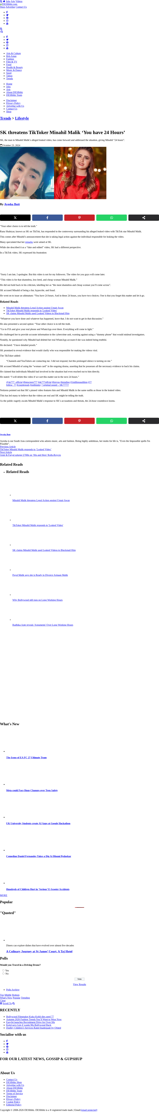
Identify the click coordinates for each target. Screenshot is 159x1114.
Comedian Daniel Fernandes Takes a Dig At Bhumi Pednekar (38, 856)
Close (3, 1000)
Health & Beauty (14, 67)
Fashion (10, 59)
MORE (3, 895)
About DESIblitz (14, 92)
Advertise (10, 7)
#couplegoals (23, 385)
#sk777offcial (44, 382)
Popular (16, 997)
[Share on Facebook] (47, 218)
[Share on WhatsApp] (111, 218)
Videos (19, 1)
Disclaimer (11, 100)
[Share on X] (15, 218)
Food (8, 64)
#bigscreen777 (30, 382)
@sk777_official (14, 382)
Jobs (8, 1)
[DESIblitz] (0, 31)
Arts (13, 1)
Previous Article (8, 446)
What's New (6, 997)
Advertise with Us (15, 106)
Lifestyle (22, 118)
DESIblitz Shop (14, 1082)
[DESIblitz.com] (9, 4)
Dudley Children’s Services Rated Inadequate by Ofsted (33, 1027)
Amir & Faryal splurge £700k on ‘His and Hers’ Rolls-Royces (30, 455)
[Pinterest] (7, 18)
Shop (2, 7)
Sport (8, 73)
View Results (79, 984)
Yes (7, 970)
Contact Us (21, 7)
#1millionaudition (79, 382)
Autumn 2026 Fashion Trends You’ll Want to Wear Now (34, 1019)
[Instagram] (7, 20)
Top (2, 995)
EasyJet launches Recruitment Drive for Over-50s (30, 1022)
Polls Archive (12, 989)
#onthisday (35, 385)
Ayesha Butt (12, 204)
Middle (8, 995)
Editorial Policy (13, 1104)
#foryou (56, 382)
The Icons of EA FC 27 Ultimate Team (26, 757)
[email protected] (89, 1110)
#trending (65, 382)
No (7, 973)
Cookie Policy (13, 1102)
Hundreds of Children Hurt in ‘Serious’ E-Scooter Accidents (37, 889)
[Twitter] (7, 15)
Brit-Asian (11, 56)
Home (9, 84)
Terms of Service (14, 1093)
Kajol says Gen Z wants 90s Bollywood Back (28, 1025)
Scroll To (7, 1003)
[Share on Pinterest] (79, 218)
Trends (9, 78)
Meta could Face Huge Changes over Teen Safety (32, 790)
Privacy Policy (13, 103)
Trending (25, 997)
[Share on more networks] (143, 218)
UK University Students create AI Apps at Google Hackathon (38, 823)
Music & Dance (14, 70)
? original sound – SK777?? (55, 385)
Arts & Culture (13, 53)
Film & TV (11, 61)
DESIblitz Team (14, 95)
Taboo (9, 75)
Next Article (6, 452)
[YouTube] (7, 23)
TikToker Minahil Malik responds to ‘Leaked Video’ (25, 449)
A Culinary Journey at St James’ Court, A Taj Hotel (39, 951)
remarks (29, 242)
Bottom (15, 995)
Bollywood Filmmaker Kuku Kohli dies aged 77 (30, 1016)
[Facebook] (7, 12)
